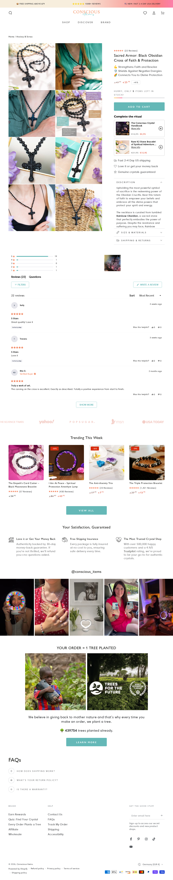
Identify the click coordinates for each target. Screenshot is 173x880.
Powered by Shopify (18, 869)
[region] (112, 263)
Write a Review (150, 285)
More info (135, 128)
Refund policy (37, 868)
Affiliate (13, 829)
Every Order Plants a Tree (25, 824)
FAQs (51, 819)
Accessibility (56, 834)
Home (11, 36)
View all (86, 510)
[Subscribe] (163, 815)
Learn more (86, 742)
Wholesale (15, 834)
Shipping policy (19, 872)
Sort (132, 295)
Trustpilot (130, 551)
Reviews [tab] (18, 277)
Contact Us (55, 814)
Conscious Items (25, 864)
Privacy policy (53, 868)
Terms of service (71, 868)
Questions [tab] (35, 277)
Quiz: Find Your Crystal (23, 819)
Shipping (53, 829)
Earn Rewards (17, 814)
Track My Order (58, 824)
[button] (10, 13)
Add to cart (139, 106)
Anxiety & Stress (24, 36)
